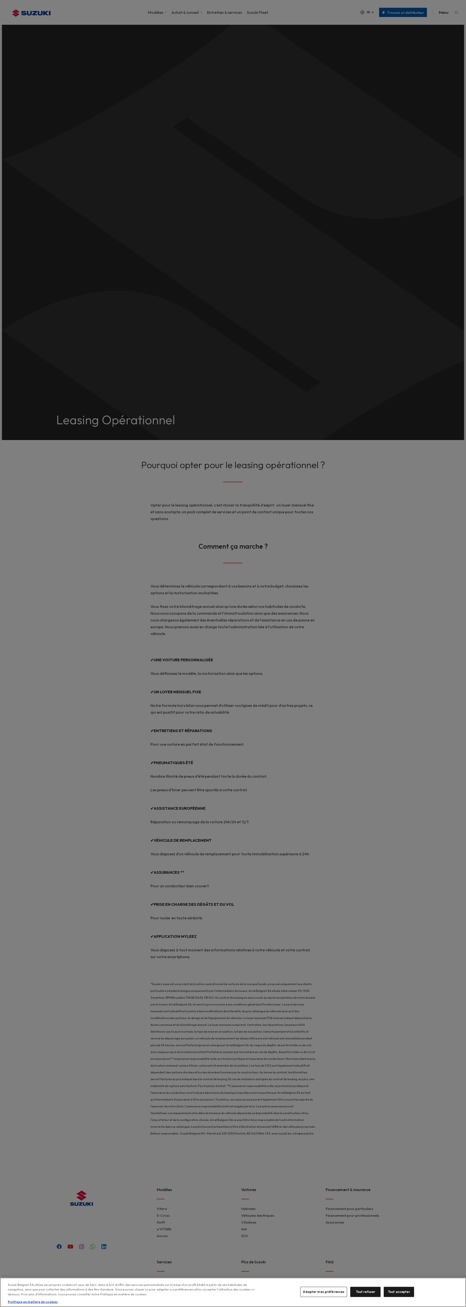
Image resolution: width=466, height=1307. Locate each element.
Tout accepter (399, 1292)
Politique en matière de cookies (33, 1302)
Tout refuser (365, 1292)
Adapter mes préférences (323, 1292)
